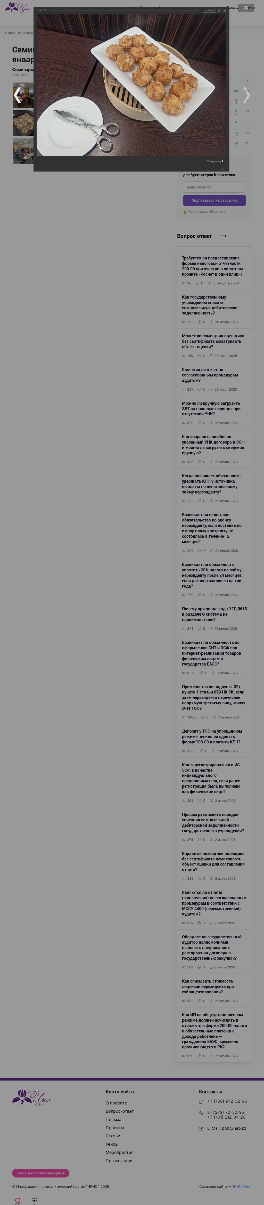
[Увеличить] (219, 10)
